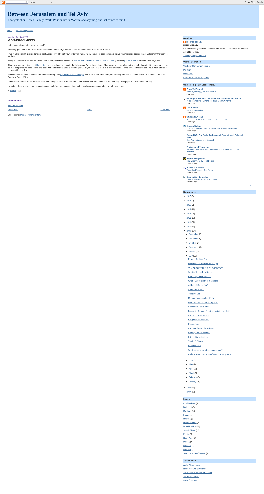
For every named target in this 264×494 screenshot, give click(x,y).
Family (186, 415)
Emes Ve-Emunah (195, 89)
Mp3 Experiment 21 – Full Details (200, 161)
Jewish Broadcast (191, 477)
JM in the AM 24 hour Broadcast (197, 473)
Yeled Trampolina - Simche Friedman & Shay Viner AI (209, 101)
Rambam (187, 450)
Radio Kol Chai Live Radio (194, 469)
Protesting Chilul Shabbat (199, 277)
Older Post (165, 110)
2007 (189, 392)
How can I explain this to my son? (203, 302)
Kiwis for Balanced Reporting (196, 78)
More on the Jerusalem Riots (201, 298)
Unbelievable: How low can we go (203, 264)
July (191, 256)
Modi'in (186, 434)
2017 (189, 196)
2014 (189, 209)
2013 (189, 214)
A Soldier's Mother (195, 168)
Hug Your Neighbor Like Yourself (200, 140)
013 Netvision (189, 403)
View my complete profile (194, 56)
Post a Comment (15, 106)
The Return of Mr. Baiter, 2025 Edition (202, 179)
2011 (189, 222)
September (194, 247)
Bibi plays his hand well (198, 320)
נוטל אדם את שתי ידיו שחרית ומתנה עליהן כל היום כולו (207, 119)
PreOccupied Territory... (198, 147)
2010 (189, 227)
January (193, 382)
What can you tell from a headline (203, 281)
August (192, 252)
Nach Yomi (188, 74)
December (194, 234)
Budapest (187, 407)
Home (9, 31)
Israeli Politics (189, 426)
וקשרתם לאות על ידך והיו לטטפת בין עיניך (205, 268)
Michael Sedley (194, 42)
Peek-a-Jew (193, 324)
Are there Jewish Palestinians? (202, 328)
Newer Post (13, 110)
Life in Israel (192, 108)
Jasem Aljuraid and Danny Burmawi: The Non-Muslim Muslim (212, 128)
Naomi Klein (41, 65)
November (194, 239)
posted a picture (131, 61)
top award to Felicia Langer (72, 75)
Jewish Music (189, 430)
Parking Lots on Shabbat (199, 333)
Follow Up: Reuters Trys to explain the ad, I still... (210, 311)
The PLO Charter (195, 341)
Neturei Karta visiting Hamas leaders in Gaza (94, 61)
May (191, 364)
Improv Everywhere (196, 159)
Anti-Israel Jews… (23, 40)
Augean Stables (194, 126)
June (191, 360)
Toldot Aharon (194, 294)
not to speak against (195, 110)
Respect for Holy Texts (198, 259)
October (193, 243)
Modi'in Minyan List (24, 31)
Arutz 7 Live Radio (191, 465)
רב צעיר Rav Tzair (195, 117)
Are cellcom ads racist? (198, 315)
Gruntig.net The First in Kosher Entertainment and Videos (214, 99)
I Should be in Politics (198, 337)
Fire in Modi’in (194, 346)
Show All (252, 186)
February (193, 377)
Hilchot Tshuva (189, 423)
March (192, 373)
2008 (189, 388)
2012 (189, 218)
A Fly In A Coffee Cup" (198, 285)
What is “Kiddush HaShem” (200, 272)
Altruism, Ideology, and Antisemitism (201, 92)
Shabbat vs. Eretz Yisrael (199, 307)
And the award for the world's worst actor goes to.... (211, 354)
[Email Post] (18, 91)
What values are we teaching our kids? (205, 350)
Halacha (187, 419)
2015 (189, 205)
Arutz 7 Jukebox (190, 480)
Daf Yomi (187, 70)
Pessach (187, 446)
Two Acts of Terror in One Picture (200, 170)
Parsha (186, 442)
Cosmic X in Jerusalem (198, 177)
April (191, 369)
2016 (189, 201)
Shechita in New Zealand (194, 453)
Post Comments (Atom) (30, 115)
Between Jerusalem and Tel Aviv (48, 14)
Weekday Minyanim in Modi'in (196, 66)
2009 (189, 231)
